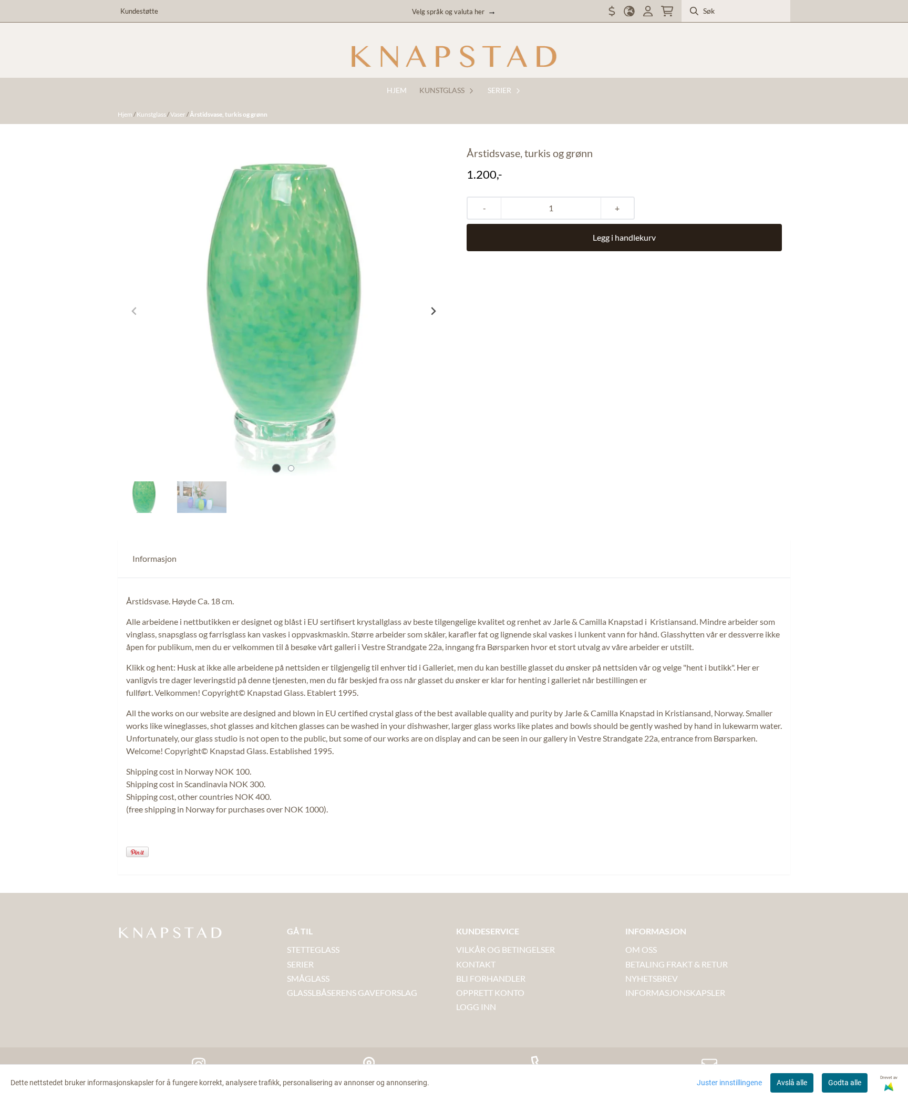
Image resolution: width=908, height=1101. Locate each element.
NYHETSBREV (651, 978)
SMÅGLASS (308, 978)
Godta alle (844, 1082)
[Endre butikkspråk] (629, 11)
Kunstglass (152, 114)
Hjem (125, 114)
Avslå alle (792, 1082)
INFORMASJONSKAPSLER (675, 992)
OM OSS (641, 949)
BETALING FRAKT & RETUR (676, 964)
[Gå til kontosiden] (648, 11)
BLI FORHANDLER (490, 978)
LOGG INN (476, 1007)
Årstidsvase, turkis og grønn (228, 114)
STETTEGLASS (313, 949)
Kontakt (476, 964)
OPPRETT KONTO (490, 992)
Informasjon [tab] (154, 558)
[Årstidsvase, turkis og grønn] (283, 311)
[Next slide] (433, 311)
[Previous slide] (134, 311)
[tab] (276, 468)
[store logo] (454, 57)
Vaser (178, 114)
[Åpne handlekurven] (667, 11)
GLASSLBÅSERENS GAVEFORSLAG (352, 992)
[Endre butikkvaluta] (612, 11)
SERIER (300, 964)
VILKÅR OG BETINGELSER (505, 949)
